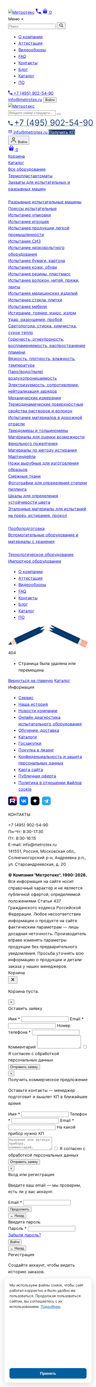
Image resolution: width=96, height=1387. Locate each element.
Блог (23, 69)
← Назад (17, 1216)
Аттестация (30, 43)
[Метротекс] (21, 106)
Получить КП (62, 132)
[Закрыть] (12, 980)
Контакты (28, 62)
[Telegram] (46, 801)
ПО (21, 82)
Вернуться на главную (30, 680)
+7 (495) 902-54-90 (33, 93)
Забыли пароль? (24, 1234)
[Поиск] (59, 114)
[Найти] (61, 25)
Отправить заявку (24, 1067)
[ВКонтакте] (23, 801)
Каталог (26, 75)
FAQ (22, 56)
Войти (50, 100)
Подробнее (50, 1306)
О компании (30, 36)
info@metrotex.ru (25, 99)
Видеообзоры (32, 49)
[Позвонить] (39, 12)
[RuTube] (12, 801)
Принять (48, 1373)
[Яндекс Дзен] (35, 801)
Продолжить (19, 1209)
